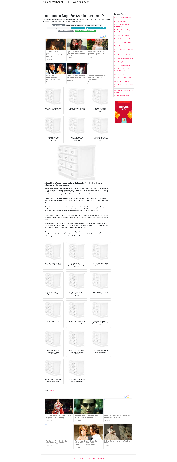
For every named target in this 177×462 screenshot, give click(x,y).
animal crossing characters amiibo (85, 31)
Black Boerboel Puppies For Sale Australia (123, 91)
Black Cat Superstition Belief (122, 78)
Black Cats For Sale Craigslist (123, 42)
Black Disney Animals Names (122, 62)
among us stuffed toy (58, 25)
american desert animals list (93, 25)
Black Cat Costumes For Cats (123, 39)
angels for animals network (66, 31)
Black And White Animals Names (123, 58)
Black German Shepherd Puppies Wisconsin (121, 70)
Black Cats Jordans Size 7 (122, 55)
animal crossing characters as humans (59, 28)
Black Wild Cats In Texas (121, 35)
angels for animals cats (78, 28)
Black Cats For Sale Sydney (122, 17)
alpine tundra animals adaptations (96, 28)
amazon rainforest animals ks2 (74, 25)
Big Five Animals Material (121, 96)
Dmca (74, 458)
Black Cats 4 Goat (119, 74)
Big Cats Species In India (121, 81)
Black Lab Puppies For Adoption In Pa (123, 50)
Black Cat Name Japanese (122, 65)
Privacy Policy (91, 458)
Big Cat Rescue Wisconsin (122, 46)
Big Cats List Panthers (120, 21)
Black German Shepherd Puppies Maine (121, 25)
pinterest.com (53, 390)
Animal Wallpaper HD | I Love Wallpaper (66, 2)
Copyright (101, 458)
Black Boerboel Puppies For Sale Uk (123, 86)
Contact (82, 458)
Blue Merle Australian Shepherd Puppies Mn (123, 31)
